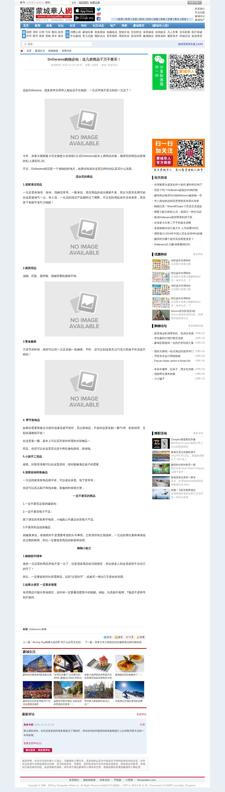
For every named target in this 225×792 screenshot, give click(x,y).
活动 (148, 19)
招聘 (29, 32)
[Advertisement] (152, 12)
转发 (109, 637)
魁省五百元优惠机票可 (183, 452)
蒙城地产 (200, 19)
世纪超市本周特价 (181, 273)
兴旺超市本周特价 (181, 260)
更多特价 (198, 254)
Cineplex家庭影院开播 (183, 439)
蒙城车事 (87, 32)
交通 (169, 19)
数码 (54, 32)
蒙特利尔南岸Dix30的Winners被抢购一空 (178, 195)
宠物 (48, 36)
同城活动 (184, 36)
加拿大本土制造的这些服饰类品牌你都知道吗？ (120, 642)
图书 (35, 36)
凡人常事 (172, 32)
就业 (141, 19)
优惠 (155, 19)
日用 (41, 32)
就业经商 (136, 36)
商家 (124, 25)
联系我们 (200, 8)
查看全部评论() (32, 743)
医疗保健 (197, 32)
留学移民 (112, 36)
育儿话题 (87, 36)
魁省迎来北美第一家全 (183, 477)
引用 (142, 724)
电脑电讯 (112, 32)
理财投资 (124, 36)
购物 (109, 168)
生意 (134, 19)
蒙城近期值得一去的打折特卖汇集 (174, 342)
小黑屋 (129, 779)
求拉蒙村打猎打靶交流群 (168, 338)
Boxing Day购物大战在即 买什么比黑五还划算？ (59, 642)
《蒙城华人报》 (160, 25)
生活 (72, 25)
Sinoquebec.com (146, 779)
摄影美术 (172, 36)
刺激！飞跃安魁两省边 (183, 490)
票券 (41, 36)
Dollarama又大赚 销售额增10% (172, 244)
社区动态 (98, 25)
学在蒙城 (75, 36)
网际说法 (100, 36)
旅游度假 (197, 36)
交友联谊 (136, 32)
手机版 (117, 779)
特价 (84, 25)
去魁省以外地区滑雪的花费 (129, 701)
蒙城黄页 (138, 25)
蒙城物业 (148, 36)
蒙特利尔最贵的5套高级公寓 (37, 674)
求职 (35, 32)
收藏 (142, 637)
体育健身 (148, 32)
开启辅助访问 (204, 2)
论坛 (61, 25)
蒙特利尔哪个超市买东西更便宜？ (174, 238)
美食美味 (100, 32)
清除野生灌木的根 (164, 373)
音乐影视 (184, 32)
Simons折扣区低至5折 (183, 311)
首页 (26, 25)
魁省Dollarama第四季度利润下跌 (173, 217)
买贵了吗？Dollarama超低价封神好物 (176, 189)
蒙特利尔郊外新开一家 (183, 464)
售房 (127, 19)
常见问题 (200, 12)
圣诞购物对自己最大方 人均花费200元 (176, 228)
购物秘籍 (53, 50)
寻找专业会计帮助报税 (167, 355)
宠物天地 (124, 32)
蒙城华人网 (21, 50)
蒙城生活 (40, 50)
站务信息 (105, 779)
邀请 (120, 637)
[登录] (73, 2)
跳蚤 (49, 25)
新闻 (37, 25)
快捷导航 (194, 2)
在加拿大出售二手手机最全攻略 (172, 222)
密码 (47, 2)
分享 (131, 637)
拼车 (54, 36)
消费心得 (75, 32)
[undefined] (99, 10)
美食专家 (28, 724)
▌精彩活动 (159, 433)
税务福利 (160, 36)
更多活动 (198, 433)
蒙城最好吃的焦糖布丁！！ (129, 674)
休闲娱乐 (160, 32)
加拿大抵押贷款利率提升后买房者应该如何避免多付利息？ (98, 677)
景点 (176, 19)
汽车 (48, 32)
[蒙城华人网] (46, 20)
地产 (113, 25)
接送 (183, 19)
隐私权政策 (89, 779)
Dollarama (35, 629)
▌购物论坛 (159, 326)
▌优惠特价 (159, 254)
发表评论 (141, 714)
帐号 (22, 2)
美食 (162, 19)
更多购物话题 (195, 325)
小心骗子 (159, 378)
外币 (29, 36)
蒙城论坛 (200, 16)
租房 (120, 19)
